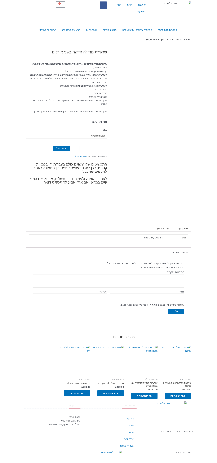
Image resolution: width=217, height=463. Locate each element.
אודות (129, 4)
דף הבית (142, 4)
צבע (105, 129)
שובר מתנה (91, 29)
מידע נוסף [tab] (183, 228)
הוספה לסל (61, 148)
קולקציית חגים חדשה (167, 29)
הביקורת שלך (175, 272)
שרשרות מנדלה (80, 156)
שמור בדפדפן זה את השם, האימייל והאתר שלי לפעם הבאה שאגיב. (151, 304)
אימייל (103, 291)
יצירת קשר (141, 11)
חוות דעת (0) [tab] (163, 228)
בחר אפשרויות (177, 395)
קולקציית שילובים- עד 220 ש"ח (137, 29)
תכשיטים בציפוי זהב (71, 29)
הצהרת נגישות (127, 445)
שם (182, 291)
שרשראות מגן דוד (48, 29)
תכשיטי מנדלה (109, 29)
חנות (119, 4)
